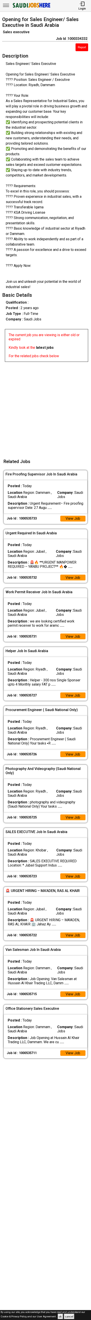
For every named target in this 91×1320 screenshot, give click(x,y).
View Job (73, 518)
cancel (69, 1316)
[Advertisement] (45, 407)
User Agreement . (47, 1316)
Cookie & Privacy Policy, (14, 1316)
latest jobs (45, 347)
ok (60, 1316)
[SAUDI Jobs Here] (31, 8)
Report (82, 47)
